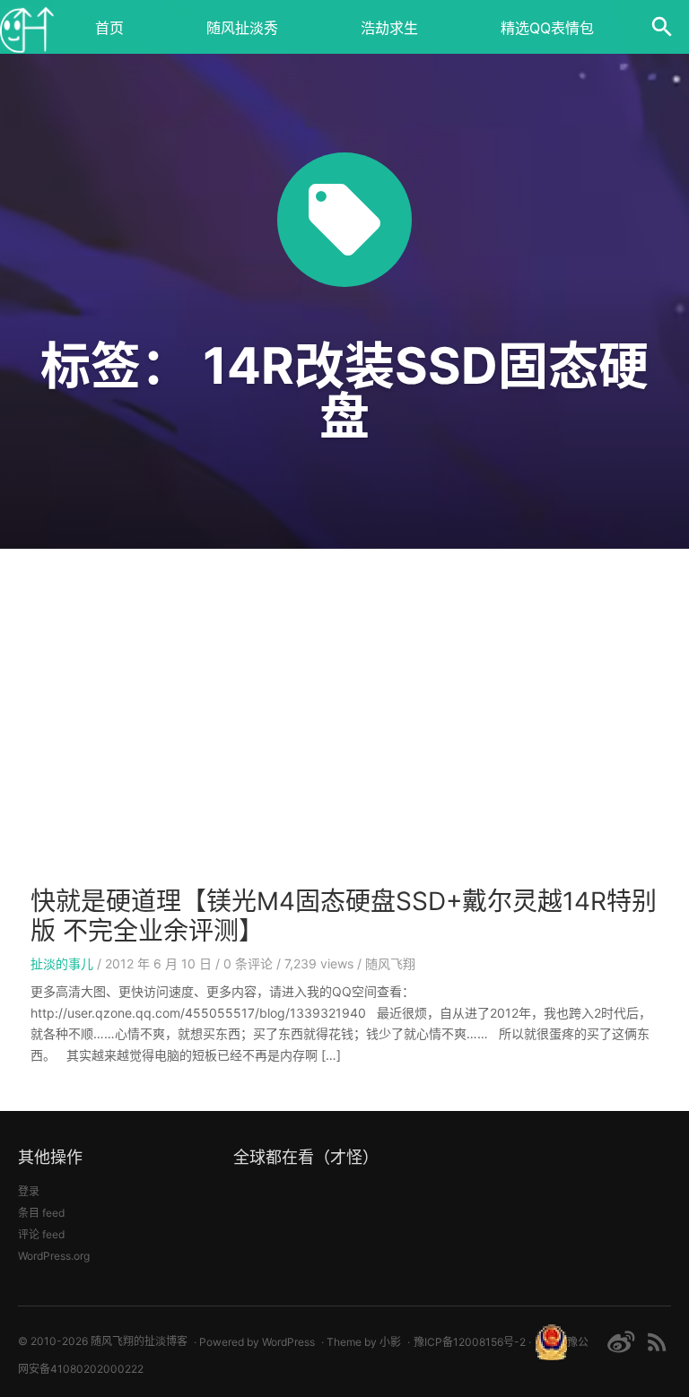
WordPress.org (54, 1256)
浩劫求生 (389, 28)
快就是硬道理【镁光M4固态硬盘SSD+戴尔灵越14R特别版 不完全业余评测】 (344, 916)
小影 (390, 1342)
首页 (109, 28)
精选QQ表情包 (547, 28)
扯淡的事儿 (62, 963)
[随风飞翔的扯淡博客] (27, 27)
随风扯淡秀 (242, 28)
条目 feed (41, 1212)
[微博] (620, 1342)
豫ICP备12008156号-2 (470, 1342)
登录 (28, 1191)
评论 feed (41, 1234)
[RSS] (657, 1342)
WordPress (288, 1342)
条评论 (248, 963)
